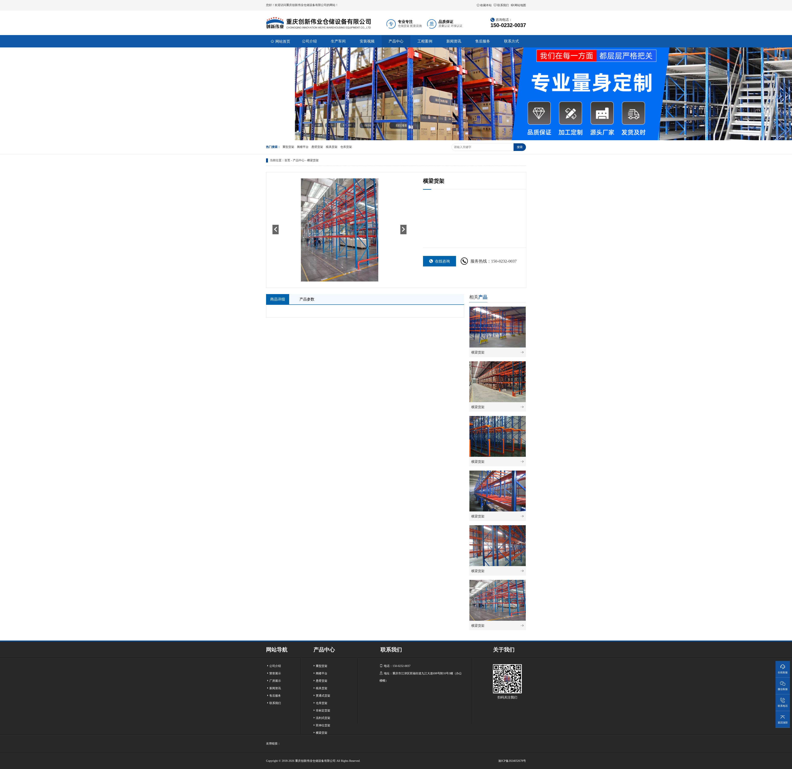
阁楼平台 (303, 146)
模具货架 (331, 146)
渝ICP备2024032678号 (512, 760)
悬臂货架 (317, 146)
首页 (287, 160)
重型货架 (288, 146)
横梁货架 (313, 160)
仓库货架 (346, 146)
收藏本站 (486, 5)
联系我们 (503, 5)
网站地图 (520, 5)
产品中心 (298, 160)
